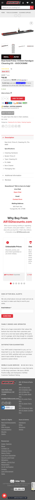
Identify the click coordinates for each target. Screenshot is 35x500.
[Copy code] (26, 83)
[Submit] (32, 7)
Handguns (22, 422)
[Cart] (32, 3)
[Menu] (2, 2)
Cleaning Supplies (25, 12)
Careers (4, 469)
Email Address (6, 307)
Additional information (13, 175)
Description (9, 137)
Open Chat (17, 192)
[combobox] (15, 7)
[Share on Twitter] (9, 126)
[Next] (30, 32)
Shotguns (22, 427)
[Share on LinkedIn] (19, 126)
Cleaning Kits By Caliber (14, 122)
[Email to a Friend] (12, 126)
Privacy (25, 485)
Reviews (8, 180)
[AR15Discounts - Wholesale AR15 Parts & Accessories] (13, 2)
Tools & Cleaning (12, 12)
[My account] (23, 3)
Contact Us (5, 448)
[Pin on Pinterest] (15, 126)
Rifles (21, 425)
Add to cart (17, 98)
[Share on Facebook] (6, 126)
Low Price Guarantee (8, 455)
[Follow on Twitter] (9, 403)
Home (3, 12)
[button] (33, 486)
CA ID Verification (7, 467)
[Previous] (4, 32)
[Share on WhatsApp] (3, 126)
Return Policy (5, 453)
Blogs (3, 446)
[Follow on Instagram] (6, 403)
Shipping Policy (6, 451)
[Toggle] (3, 137)
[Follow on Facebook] (3, 403)
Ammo (21, 429)
